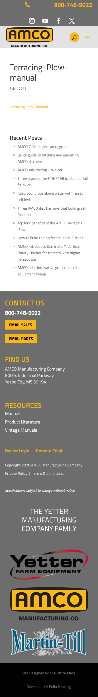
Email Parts (21, 339)
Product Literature (22, 421)
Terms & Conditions (48, 473)
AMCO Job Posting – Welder (40, 170)
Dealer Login (17, 450)
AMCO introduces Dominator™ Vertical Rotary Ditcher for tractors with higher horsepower (49, 252)
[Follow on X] (69, 18)
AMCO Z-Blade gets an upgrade (43, 147)
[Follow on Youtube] (42, 18)
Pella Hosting (60, 686)
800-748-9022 (73, 4)
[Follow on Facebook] (55, 18)
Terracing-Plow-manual (29, 107)
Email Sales (20, 325)
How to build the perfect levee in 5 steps (50, 238)
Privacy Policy (16, 473)
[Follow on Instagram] (29, 18)
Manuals (13, 413)
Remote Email (50, 450)
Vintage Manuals (21, 429)
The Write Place (62, 673)
